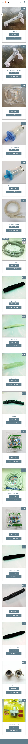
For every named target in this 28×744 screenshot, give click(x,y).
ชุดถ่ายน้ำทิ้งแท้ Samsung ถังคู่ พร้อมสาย (14, 108)
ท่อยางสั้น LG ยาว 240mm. (14, 570)
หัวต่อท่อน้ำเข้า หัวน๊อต (14, 724)
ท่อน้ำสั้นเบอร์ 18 (14, 378)
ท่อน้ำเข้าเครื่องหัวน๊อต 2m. (14, 532)
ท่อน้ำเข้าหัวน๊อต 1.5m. (14, 455)
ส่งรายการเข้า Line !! (14, 38)
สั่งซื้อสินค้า (14, 34)
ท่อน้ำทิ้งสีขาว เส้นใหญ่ (14, 224)
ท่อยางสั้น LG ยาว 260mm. (14, 647)
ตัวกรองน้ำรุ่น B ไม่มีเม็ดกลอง (14, 185)
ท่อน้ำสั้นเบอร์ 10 (14, 301)
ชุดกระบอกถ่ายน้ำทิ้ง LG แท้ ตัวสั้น (14, 70)
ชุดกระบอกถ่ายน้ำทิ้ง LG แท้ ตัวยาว (14, 31)
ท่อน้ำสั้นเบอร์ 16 (14, 339)
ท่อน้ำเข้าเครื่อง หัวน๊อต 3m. (14, 493)
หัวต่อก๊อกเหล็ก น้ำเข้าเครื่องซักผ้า (14, 686)
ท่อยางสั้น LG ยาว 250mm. (14, 609)
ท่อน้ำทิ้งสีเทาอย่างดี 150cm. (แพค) (14, 262)
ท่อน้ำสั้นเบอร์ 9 (14, 416)
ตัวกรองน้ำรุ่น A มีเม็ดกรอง (14, 147)
